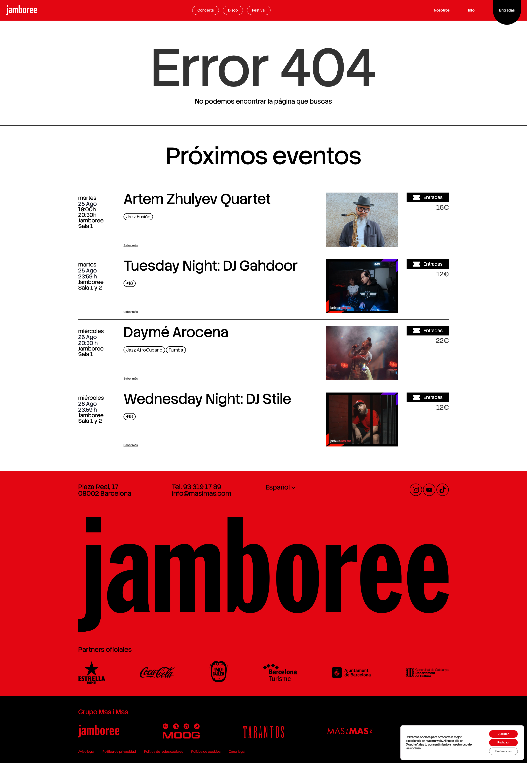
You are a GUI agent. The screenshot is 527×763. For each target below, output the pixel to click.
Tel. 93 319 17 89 (196, 487)
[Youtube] (429, 490)
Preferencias (503, 751)
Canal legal (237, 751)
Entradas (433, 197)
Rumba (176, 350)
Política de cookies (205, 751)
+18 (129, 283)
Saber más (131, 245)
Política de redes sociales (163, 751)
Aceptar (503, 734)
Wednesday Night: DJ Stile (207, 399)
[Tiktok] (442, 490)
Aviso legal (86, 751)
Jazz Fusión (138, 216)
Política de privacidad (119, 751)
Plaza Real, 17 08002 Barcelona (104, 490)
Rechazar (503, 742)
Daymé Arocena (176, 332)
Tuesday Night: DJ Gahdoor (211, 265)
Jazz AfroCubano (144, 350)
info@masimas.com (201, 493)
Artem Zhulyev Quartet (197, 199)
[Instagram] (416, 490)
